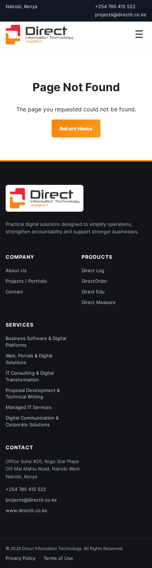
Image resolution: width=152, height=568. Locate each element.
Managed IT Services (29, 407)
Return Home (76, 128)
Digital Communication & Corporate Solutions (32, 421)
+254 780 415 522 (115, 6)
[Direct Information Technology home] (44, 198)
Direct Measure (99, 302)
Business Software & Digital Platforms (36, 341)
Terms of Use (58, 558)
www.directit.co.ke (26, 510)
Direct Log (93, 270)
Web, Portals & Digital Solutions (29, 359)
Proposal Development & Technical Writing (33, 393)
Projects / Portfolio (26, 281)
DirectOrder (94, 281)
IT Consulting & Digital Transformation (30, 376)
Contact (14, 291)
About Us (16, 270)
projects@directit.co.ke (120, 14)
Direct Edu (93, 291)
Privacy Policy (20, 558)
